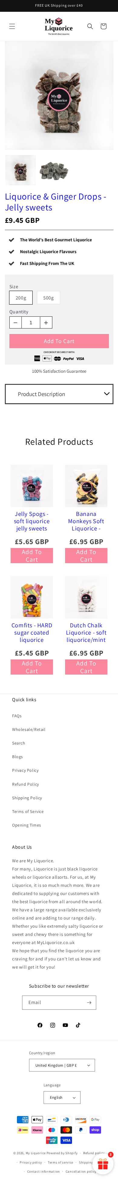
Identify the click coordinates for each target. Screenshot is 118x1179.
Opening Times (26, 825)
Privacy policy (31, 1162)
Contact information (43, 1171)
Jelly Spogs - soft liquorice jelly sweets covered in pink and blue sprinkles (32, 521)
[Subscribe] (89, 1003)
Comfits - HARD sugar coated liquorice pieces (31, 632)
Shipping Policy (27, 798)
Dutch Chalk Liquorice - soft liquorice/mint (86, 632)
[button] (12, 26)
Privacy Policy (25, 770)
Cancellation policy (81, 1171)
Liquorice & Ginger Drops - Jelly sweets (56, 202)
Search (18, 743)
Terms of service (60, 1162)
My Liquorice (36, 1153)
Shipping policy (91, 1162)
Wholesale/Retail (29, 729)
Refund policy (94, 1153)
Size (13, 287)
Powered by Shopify (62, 1153)
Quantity (18, 312)
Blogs (17, 756)
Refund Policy (25, 784)
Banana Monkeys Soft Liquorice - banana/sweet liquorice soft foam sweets (86, 521)
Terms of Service (28, 811)
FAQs (16, 715)
